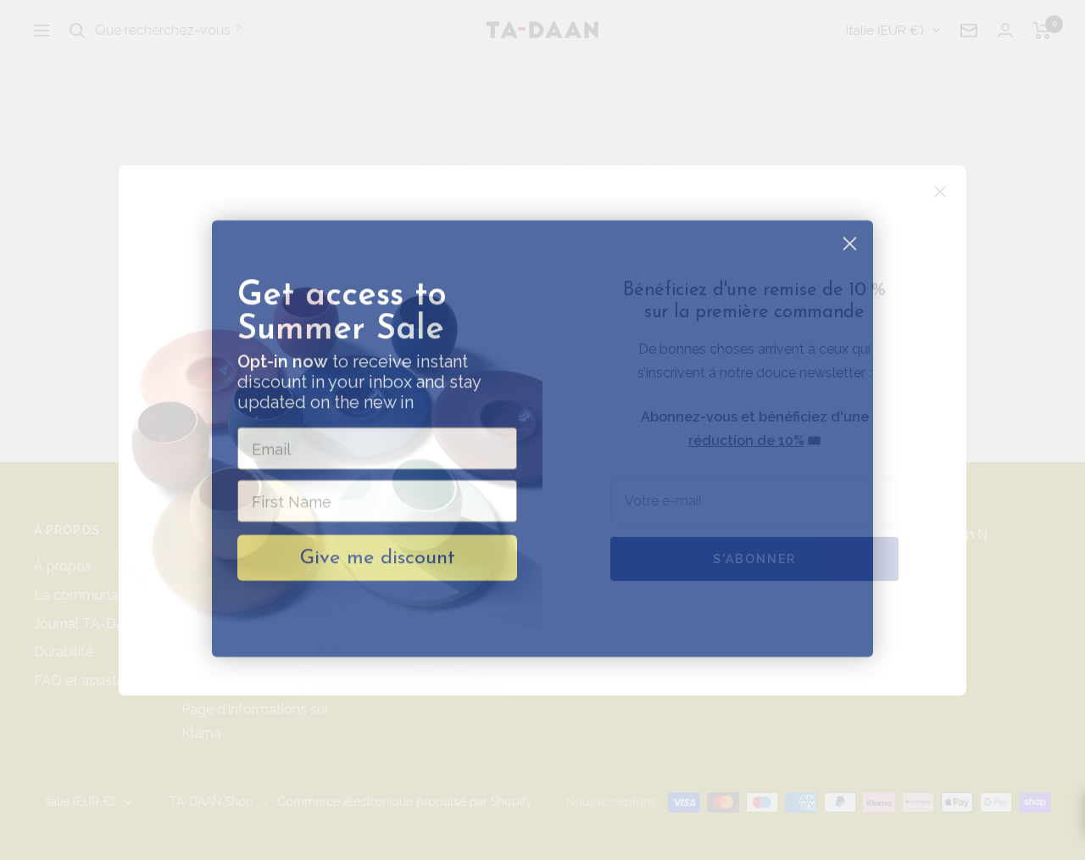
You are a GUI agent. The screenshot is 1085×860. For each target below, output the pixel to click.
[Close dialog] (850, 235)
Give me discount (377, 549)
